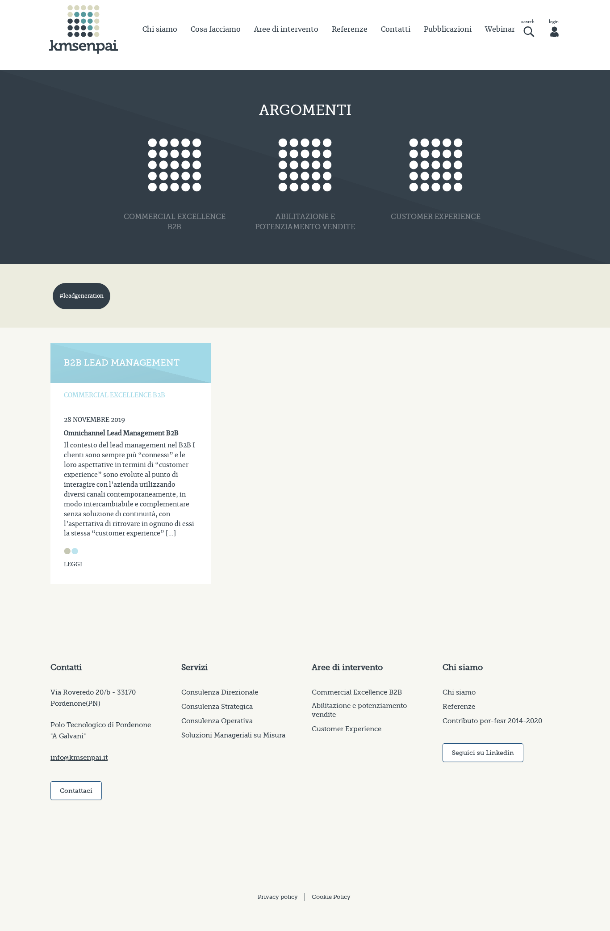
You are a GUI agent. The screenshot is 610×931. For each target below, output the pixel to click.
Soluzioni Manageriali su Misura (233, 735)
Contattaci (76, 790)
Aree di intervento (286, 29)
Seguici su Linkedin (483, 752)
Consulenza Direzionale (219, 692)
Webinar (500, 29)
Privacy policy (278, 896)
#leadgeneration (81, 296)
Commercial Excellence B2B (357, 692)
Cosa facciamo (216, 29)
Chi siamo (159, 29)
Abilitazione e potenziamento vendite (359, 710)
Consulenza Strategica (217, 707)
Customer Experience (346, 729)
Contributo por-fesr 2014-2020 (492, 721)
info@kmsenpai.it (79, 758)
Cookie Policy (331, 896)
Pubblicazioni (448, 29)
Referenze (350, 29)
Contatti (395, 29)
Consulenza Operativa (217, 721)
